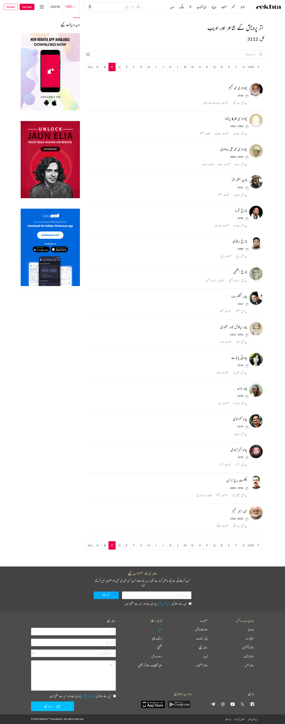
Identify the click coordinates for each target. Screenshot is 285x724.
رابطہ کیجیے (203, 647)
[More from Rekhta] (41, 6)
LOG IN (55, 6)
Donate (10, 6)
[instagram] (222, 704)
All (90, 67)
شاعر (242, 7)
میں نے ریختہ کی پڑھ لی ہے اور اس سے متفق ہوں (155, 603)
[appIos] (153, 704)
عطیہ (160, 629)
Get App (27, 6)
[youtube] (232, 704)
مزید (172, 7)
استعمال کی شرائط (239, 719)
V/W (251, 67)
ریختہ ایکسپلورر (201, 665)
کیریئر (205, 656)
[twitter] (242, 704)
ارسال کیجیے (48, 706)
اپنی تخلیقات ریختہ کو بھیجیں (150, 665)
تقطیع (159, 647)
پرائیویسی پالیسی (164, 603)
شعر (233, 7)
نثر (190, 7)
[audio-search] (90, 6)
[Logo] (268, 7)
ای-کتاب (202, 7)
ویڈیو (214, 7)
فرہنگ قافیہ (156, 638)
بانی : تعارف (202, 638)
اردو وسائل (156, 656)
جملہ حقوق (228, 719)
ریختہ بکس (249, 665)
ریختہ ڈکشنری (248, 647)
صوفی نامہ (249, 638)
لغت (223, 7)
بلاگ (181, 7)
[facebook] (252, 704)
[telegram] (213, 704)
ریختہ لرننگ (248, 656)
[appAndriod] (179, 704)
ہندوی (251, 629)
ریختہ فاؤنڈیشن (201, 629)
